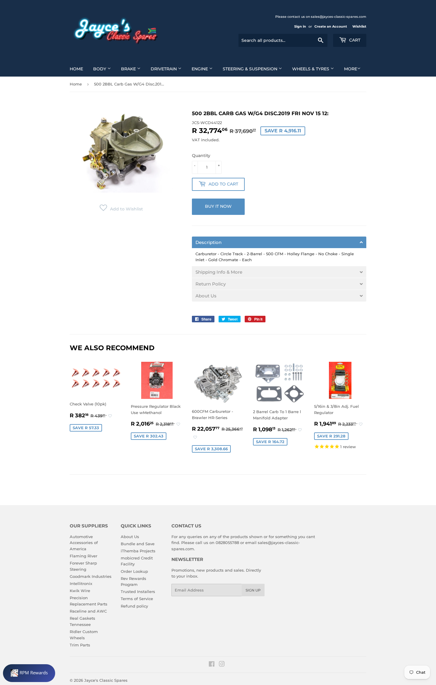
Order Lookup (134, 571)
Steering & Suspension (251, 69)
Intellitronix (81, 583)
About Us (130, 536)
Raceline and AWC (88, 611)
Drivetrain (164, 69)
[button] (121, 209)
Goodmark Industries (91, 576)
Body (100, 69)
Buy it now (218, 206)
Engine (200, 69)
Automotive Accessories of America (84, 542)
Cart (354, 40)
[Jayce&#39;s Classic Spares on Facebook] (212, 664)
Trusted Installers (138, 591)
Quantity (201, 155)
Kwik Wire (80, 590)
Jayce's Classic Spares (106, 680)
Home (76, 69)
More (350, 69)
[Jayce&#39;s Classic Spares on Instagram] (222, 664)
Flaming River (83, 556)
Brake (129, 69)
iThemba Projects (138, 550)
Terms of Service (137, 598)
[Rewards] (29, 673)
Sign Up (253, 590)
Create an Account (330, 26)
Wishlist (359, 26)
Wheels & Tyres (311, 69)
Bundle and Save (138, 543)
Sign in (300, 26)
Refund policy (134, 606)
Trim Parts (80, 645)
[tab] (279, 242)
